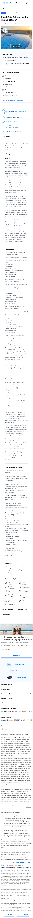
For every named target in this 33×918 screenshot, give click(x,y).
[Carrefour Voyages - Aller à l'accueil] (6, 3)
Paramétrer (9, 915)
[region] (16, 889)
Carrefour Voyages (6, 684)
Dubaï (4, 8)
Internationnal (5, 689)
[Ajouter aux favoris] (30, 12)
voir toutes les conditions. (22, 734)
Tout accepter (23, 915)
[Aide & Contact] (31, 3)
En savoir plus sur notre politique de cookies (13, 900)
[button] (16, 37)
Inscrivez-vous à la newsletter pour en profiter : (14, 645)
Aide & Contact (5, 703)
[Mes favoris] (27, 3)
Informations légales (7, 693)
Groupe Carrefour (6, 698)
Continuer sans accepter (20, 862)
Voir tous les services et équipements (12, 100)
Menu (18, 3)
